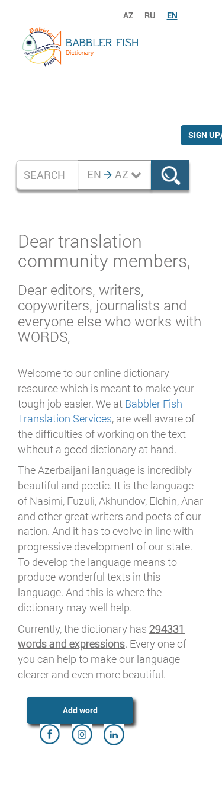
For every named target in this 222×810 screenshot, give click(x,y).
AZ (128, 15)
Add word (80, 710)
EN (172, 15)
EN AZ (109, 174)
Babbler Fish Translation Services (100, 411)
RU (150, 15)
